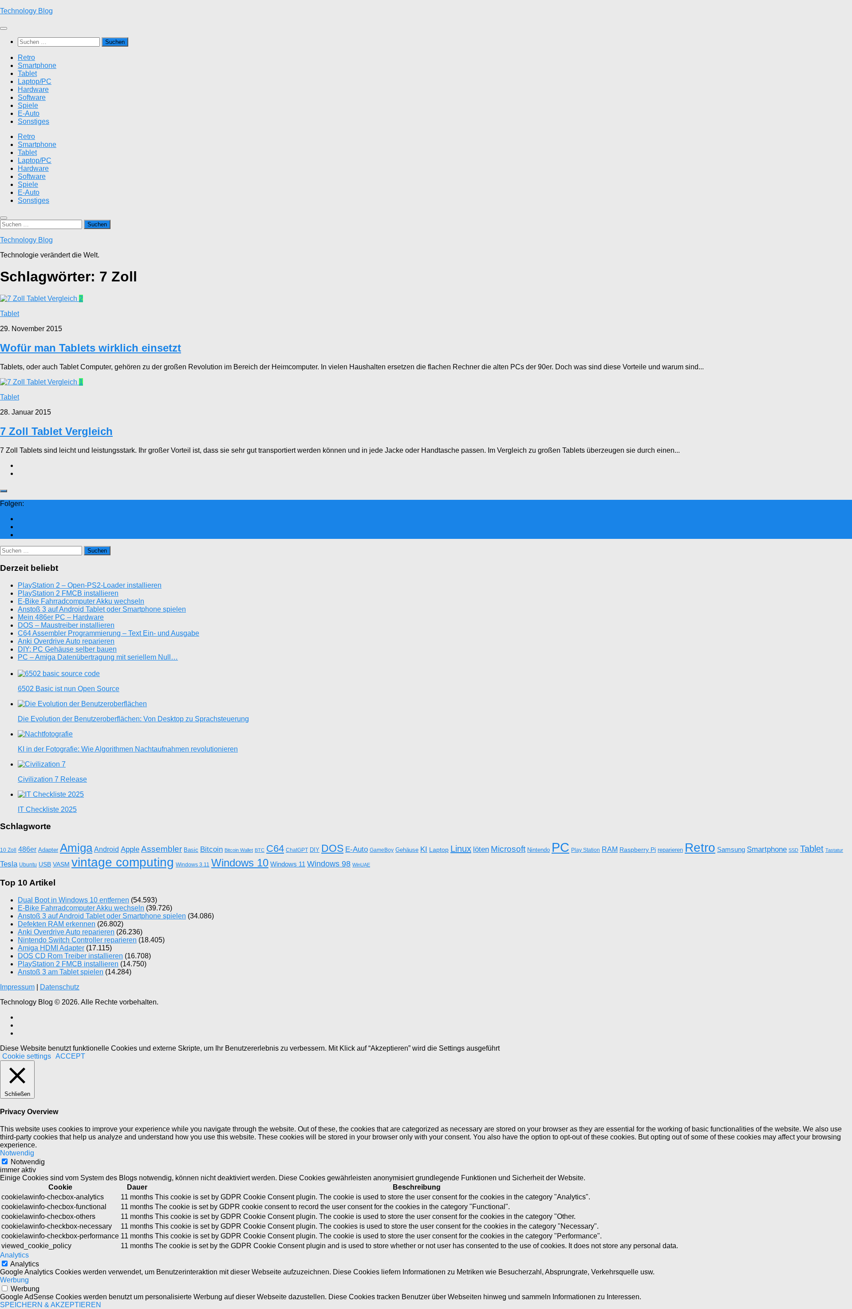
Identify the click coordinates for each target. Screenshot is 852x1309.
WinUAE (361, 864)
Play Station (585, 850)
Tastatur (834, 850)
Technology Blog (26, 11)
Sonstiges (33, 121)
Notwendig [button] (17, 1153)
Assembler (161, 849)
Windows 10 (239, 863)
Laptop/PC (34, 81)
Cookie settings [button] (26, 1056)
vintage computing (122, 862)
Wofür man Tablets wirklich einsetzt (90, 348)
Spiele (28, 105)
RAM (610, 849)
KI (423, 849)
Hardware (33, 89)
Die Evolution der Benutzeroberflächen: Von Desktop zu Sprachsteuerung (133, 719)
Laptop (439, 849)
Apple (130, 849)
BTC (259, 850)
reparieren (670, 849)
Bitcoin (211, 849)
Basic (191, 849)
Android (106, 849)
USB (45, 864)
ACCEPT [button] (70, 1056)
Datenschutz (59, 987)
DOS (332, 848)
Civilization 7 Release (52, 779)
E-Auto (28, 113)
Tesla (8, 863)
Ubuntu (28, 865)
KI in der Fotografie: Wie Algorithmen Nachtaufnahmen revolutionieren (128, 749)
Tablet (27, 73)
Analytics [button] (14, 1255)
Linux (460, 849)
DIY (315, 849)
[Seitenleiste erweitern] (3, 491)
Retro (26, 57)
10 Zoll (8, 850)
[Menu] (3, 28)
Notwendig (28, 1162)
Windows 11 (287, 864)
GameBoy (382, 850)
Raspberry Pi (637, 849)
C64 (275, 848)
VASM (61, 864)
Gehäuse (406, 849)
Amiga (76, 847)
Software (32, 97)
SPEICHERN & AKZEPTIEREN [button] (50, 1305)
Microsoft (508, 849)
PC (560, 847)
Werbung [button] (14, 1280)
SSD (793, 850)
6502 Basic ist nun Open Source (68, 688)
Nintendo (538, 849)
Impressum (17, 987)
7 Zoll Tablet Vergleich (56, 431)
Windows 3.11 (192, 865)
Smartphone (37, 65)
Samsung (731, 849)
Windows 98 (329, 863)
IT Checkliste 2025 (47, 809)
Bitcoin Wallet (239, 850)
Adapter (48, 849)
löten (481, 849)
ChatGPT (297, 850)
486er (27, 849)
